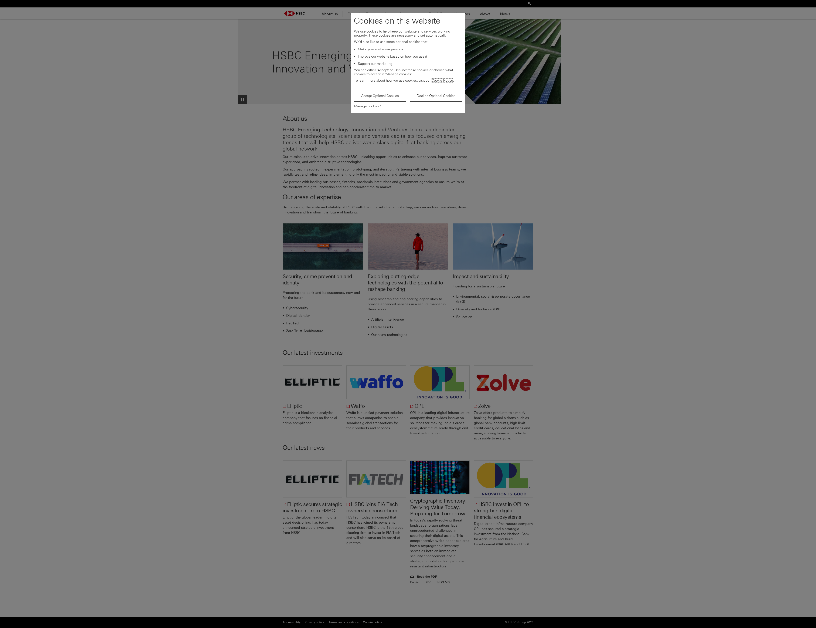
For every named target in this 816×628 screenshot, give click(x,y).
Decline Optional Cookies (436, 96)
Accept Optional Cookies (380, 96)
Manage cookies (366, 106)
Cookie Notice (442, 80)
